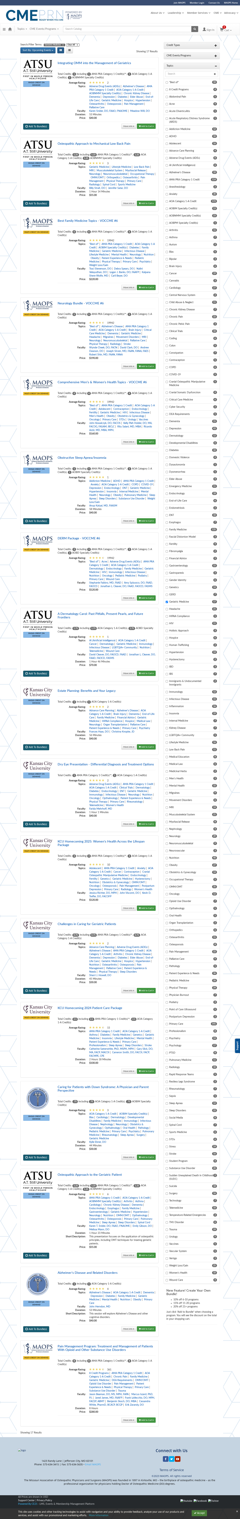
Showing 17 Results (147, 51)
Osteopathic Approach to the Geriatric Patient (90, 1174)
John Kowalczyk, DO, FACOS (105, 423)
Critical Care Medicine (181, 400)
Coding (173, 338)
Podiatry (142, 576)
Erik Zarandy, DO (134, 1405)
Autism (173, 244)
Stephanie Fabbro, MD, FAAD (105, 583)
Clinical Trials (126, 788)
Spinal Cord (109, 184)
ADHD (117, 481)
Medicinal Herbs (178, 771)
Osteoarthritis (96, 104)
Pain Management (134, 104)
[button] (4, 29)
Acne (104, 561)
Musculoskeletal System (109, 170)
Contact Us (214, 2)
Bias (91, 1117)
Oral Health (129, 1128)
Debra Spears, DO (124, 269)
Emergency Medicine (180, 486)
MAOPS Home (231, 2)
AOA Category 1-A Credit (130, 90)
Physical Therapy (115, 181)
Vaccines (143, 419)
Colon (172, 345)
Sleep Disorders (107, 498)
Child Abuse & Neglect (181, 302)
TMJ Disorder (176, 1222)
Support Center (26, 1500)
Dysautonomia (177, 464)
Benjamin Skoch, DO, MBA (121, 1401)
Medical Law (143, 721)
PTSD (172, 1053)
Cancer (93, 644)
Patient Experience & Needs (117, 258)
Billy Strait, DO (97, 188)
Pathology (143, 1128)
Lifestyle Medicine (121, 167)
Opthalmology (110, 798)
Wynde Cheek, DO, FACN (103, 347)
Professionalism (97, 1045)
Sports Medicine (126, 184)
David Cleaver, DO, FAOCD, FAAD (107, 654)
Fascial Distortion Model (182, 537)
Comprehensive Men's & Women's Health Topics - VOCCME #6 (102, 382)
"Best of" (94, 244)
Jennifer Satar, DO (118, 188)
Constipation (176, 353)
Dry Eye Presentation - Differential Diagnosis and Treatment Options (106, 764)
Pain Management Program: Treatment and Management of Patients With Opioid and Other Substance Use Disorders (105, 1348)
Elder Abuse (136, 97)
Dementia (94, 97)
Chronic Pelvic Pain (179, 324)
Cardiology (102, 1117)
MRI (91, 170)
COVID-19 (147, 484)
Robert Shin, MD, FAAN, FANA (106, 354)
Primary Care (134, 181)
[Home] (9, 29)
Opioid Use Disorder (100, 1384)
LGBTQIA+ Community (124, 647)
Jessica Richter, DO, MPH (103, 893)
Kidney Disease (177, 728)
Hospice (128, 100)
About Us (156, 12)
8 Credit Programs (99, 1373)
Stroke (127, 344)
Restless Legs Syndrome (182, 1081)
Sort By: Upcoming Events (37, 50)
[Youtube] (186, 1501)
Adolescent (105, 409)
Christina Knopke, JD (123, 732)
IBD (171, 667)
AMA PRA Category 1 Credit (117, 244)
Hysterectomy (142, 879)
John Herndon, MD (99, 1306)
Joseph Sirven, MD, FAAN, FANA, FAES (127, 351)
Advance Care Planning (101, 710)
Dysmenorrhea (177, 472)
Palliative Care (96, 107)
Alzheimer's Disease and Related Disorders (88, 1272)
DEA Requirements (122, 1380)
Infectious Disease (134, 251)
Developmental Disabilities (183, 443)
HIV (125, 412)
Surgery (141, 1135)
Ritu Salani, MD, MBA (129, 426)
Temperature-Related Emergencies (187, 1215)
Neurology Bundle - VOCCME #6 (81, 303)
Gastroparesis (176, 573)
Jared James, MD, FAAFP (108, 1398)
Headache (94, 337)
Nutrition (149, 254)
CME (216, 12)
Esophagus (113, 1208)
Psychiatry (145, 262)
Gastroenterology (98, 1212)
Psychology (175, 1045)
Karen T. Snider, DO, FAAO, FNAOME (109, 1226)
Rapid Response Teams (181, 1074)
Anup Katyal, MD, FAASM (103, 506)
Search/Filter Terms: (31, 44)
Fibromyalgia (176, 551)
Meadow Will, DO (140, 111)
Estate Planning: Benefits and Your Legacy (87, 691)
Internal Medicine (128, 491)
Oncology (94, 419)
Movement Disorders (127, 337)
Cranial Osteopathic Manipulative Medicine (187, 384)
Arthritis (117, 954)
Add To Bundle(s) (37, 126)
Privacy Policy (44, 1500)
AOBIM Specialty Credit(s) (113, 247)
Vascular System (178, 1251)
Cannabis (174, 281)
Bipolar (173, 259)
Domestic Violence (179, 457)
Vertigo (173, 1258)
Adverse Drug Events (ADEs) (104, 86)
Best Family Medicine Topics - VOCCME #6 (88, 221)
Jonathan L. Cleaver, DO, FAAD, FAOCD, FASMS (126, 586)
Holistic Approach (179, 630)
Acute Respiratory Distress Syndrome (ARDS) (189, 120)
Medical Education (179, 757)
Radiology (94, 184)
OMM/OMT (97, 177)
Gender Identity (177, 580)
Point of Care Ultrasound (182, 1009)
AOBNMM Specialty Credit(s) (105, 93)
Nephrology (106, 1124)
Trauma (122, 1391)
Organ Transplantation (115, 725)
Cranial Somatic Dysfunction (184, 392)
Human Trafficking (179, 645)
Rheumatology (134, 802)
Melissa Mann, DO (99, 1229)
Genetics (105, 879)
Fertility (93, 412)
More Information (98, 1515)
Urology (132, 419)
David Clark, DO (129, 347)
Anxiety (95, 484)
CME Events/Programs (43, 29)
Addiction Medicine (99, 481)
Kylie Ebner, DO (97, 1142)
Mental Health (119, 254)
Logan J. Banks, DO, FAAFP (124, 272)
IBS (171, 674)
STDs (122, 419)
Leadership (174, 12)
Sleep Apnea (115, 1045)
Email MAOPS (93, 1464)
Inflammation (176, 706)
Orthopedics (113, 177)
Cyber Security (177, 407)
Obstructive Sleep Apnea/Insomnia (82, 457)
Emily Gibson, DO (142, 1226)
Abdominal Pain (177, 97)
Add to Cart (147, 126)
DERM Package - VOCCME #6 (79, 538)
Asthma (93, 1035)
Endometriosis (176, 508)
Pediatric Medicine (125, 576)
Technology (175, 1200)
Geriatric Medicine (111, 100)
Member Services (197, 12)
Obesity (95, 258)
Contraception (121, 409)
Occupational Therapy (142, 174)
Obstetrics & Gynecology (131, 416)
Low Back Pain (142, 167)
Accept (200, 1513)
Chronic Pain (120, 1377)
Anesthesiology (177, 187)
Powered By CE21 (28, 1504)
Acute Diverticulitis (179, 111)
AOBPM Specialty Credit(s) (183, 223)
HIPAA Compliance (112, 721)
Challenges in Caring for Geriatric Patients (87, 924)
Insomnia (111, 491)
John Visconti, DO (129, 893)
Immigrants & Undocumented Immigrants (185, 683)
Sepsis (172, 1096)
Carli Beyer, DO (119, 276)
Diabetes (122, 97)
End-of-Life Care (178, 501)
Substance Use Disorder (132, 498)
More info (128, 126)
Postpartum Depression (182, 1017)
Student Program (178, 1161)
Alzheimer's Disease (133, 86)
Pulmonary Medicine (135, 495)
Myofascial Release (135, 170)
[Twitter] (213, 1501)
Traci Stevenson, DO (100, 269)
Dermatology (96, 569)
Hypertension (143, 100)
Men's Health (96, 416)
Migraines (108, 337)
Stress (172, 1146)
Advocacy (230, 12)
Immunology (115, 572)
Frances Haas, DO (99, 732)
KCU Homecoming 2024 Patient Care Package (90, 1008)
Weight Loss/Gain (98, 265)
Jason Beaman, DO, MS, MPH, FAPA (109, 1394)
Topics (21, 29)
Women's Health (115, 805)
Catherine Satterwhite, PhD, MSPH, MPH (111, 1049)
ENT (124, 488)
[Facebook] (200, 1501)
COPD (135, 484)
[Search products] (194, 29)
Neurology (94, 174)
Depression (109, 97)
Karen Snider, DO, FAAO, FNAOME (108, 111)
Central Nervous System (182, 295)
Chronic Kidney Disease (136, 93)
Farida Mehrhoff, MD (100, 809)
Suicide (173, 1186)
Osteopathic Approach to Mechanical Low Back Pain (94, 143)
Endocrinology (139, 409)
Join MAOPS (180, 2)
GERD (172, 594)
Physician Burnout (179, 995)
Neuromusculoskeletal (115, 174)
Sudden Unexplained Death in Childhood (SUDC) (191, 1177)
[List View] (69, 50)
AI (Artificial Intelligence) (102, 640)
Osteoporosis (114, 104)
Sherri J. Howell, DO (100, 975)
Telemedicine (96, 651)
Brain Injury (135, 330)
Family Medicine (133, 569)
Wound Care (113, 579)
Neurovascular (177, 851)
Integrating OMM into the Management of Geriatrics (94, 63)
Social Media (176, 1118)
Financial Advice (126, 717)
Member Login (197, 2)
